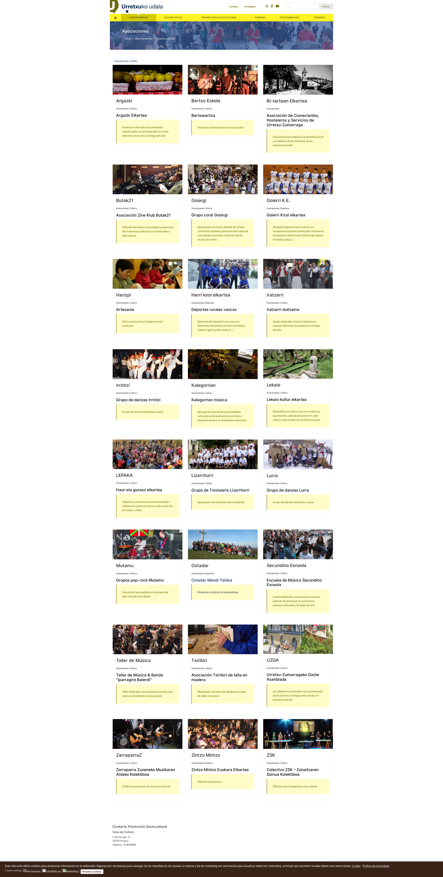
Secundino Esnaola (286, 565)
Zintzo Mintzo (205, 755)
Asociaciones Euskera (202, 763)
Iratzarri (275, 295)
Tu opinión (249, 7)
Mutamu (125, 565)
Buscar (326, 6)
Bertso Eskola (205, 100)
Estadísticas (53, 871)
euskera (234, 7)
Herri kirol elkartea (210, 295)
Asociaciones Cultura (126, 108)
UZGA (273, 660)
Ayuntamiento (138, 17)
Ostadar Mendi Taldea (211, 580)
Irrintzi (123, 385)
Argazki (124, 100)
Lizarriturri (202, 475)
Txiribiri (199, 660)
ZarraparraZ (129, 755)
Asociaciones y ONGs (125, 61)
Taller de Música (133, 660)
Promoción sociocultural (219, 17)
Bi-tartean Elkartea (287, 101)
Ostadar (200, 565)
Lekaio (273, 385)
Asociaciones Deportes (278, 208)
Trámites (320, 17)
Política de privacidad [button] (376, 866)
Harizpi (123, 295)
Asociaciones (273, 108)
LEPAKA (124, 475)
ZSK (271, 755)
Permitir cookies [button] (91, 871)
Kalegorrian (203, 385)
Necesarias (33, 871)
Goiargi (198, 200)
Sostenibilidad (289, 17)
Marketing (72, 871)
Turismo (260, 17)
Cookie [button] (356, 866)
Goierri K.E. (278, 200)
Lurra (272, 475)
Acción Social (173, 17)
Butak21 (124, 200)
